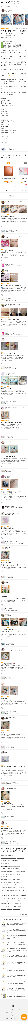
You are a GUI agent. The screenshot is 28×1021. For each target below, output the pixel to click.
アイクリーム (18, 868)
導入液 (13, 855)
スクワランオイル (5, 895)
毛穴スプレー (4, 868)
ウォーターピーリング (6, 906)
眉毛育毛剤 (9, 871)
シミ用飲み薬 (16, 882)
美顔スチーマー (18, 903)
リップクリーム (16, 874)
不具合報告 (14, 1015)
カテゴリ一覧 (10, 1009)
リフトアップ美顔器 (16, 906)
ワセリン (3, 901)
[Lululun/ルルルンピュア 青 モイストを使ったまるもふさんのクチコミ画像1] (6, 19)
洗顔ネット (21, 887)
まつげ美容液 (11, 868)
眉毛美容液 (3, 871)
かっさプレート (16, 909)
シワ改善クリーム (20, 901)
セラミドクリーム (5, 893)
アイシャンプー (16, 871)
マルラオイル (23, 895)
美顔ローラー (11, 903)
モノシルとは (17, 1009)
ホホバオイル (23, 893)
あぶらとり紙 (4, 882)
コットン (10, 882)
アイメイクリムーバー (17, 860)
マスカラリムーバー (5, 863)
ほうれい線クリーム (10, 901)
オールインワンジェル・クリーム (8, 858)
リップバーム (4, 874)
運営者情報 (6, 1012)
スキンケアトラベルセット (7, 884)
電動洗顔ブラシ (13, 890)
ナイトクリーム (21, 898)
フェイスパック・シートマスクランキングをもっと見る (14, 190)
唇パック (10, 874)
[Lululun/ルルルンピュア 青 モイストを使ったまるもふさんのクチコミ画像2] (18, 19)
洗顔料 (9, 860)
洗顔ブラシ (3, 890)
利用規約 (12, 1012)
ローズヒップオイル (14, 895)
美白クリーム (21, 890)
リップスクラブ (4, 876)
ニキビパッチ (17, 884)
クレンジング (4, 860)
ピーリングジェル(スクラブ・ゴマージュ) (10, 866)
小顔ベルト (3, 909)
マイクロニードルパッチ (6, 887)
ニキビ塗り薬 (4, 903)
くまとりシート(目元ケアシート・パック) (10, 879)
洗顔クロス (15, 887)
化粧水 (2, 855)
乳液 (6, 855)
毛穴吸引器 (9, 909)
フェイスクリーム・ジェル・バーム (9, 898)
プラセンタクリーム (14, 893)
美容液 (9, 855)
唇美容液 (23, 871)
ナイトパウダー (20, 858)
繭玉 (8, 890)
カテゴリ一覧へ (23, 914)
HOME (14, 1006)
